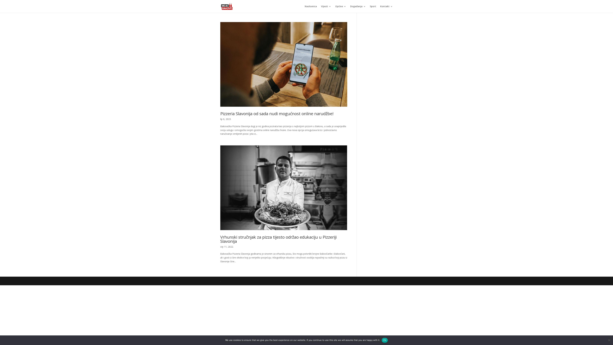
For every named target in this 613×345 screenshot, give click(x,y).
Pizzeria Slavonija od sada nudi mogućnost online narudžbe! (276, 113)
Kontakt (385, 6)
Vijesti (324, 6)
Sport (373, 6)
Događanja (356, 6)
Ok (384, 340)
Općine (339, 6)
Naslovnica (311, 6)
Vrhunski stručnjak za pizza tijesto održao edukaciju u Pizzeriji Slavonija (278, 239)
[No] (609, 340)
